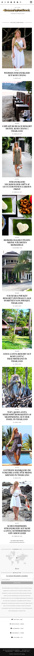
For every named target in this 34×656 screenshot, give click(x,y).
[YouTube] (11, 2)
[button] (32, 2)
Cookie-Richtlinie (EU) (22, 651)
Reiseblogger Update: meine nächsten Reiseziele (17, 242)
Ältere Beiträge (17, 540)
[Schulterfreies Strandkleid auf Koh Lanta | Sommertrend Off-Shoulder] (17, 501)
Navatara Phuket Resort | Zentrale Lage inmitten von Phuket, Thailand (17, 299)
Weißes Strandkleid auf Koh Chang (17, 74)
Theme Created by (17, 654)
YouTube (18, 637)
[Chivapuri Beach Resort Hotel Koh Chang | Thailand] (17, 101)
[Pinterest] (8, 2)
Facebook (17, 628)
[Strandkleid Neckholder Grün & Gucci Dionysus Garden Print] (17, 157)
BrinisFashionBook (13, 650)
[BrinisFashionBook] (17, 10)
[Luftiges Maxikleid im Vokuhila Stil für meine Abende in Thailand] (17, 445)
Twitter (17, 619)
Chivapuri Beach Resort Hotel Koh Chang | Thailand (17, 128)
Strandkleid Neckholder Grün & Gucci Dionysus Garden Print (17, 185)
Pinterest (18, 633)
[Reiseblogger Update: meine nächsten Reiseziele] (17, 215)
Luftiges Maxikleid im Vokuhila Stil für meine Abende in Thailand (17, 472)
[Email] (17, 2)
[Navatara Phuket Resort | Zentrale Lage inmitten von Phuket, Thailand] (17, 271)
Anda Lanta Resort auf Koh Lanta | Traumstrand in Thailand (17, 357)
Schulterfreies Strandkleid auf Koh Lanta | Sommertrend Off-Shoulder (17, 529)
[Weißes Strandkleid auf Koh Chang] (17, 48)
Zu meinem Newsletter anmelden (17, 576)
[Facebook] (14, 2)
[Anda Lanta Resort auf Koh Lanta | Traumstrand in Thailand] (17, 329)
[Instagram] (5, 2)
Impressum (9, 651)
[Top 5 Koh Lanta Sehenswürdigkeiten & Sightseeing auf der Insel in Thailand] (17, 387)
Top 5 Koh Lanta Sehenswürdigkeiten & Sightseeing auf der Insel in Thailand (17, 415)
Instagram (17, 624)
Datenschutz (26, 650)
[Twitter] (2, 2)
